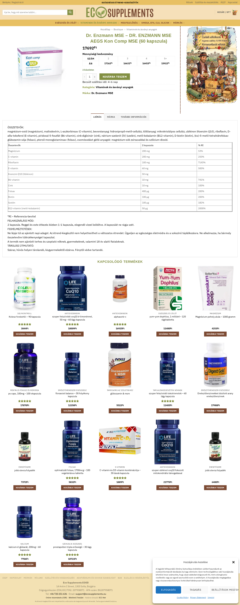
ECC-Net (102, 598)
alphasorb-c (120, 316)
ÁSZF (223, 2)
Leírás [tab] (97, 117)
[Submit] (70, 12)
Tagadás (195, 589)
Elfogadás (168, 589)
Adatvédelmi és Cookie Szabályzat (96, 577)
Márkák (178, 22)
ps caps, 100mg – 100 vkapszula (24, 393)
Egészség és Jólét (66, 22)
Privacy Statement (198, 597)
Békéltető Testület (76, 598)
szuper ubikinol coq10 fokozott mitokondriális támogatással (168, 472)
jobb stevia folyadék (24, 470)
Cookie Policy (183, 597)
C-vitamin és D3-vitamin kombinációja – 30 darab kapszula (120, 472)
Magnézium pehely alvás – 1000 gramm (215, 316)
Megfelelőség (129, 22)
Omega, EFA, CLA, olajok (155, 22)
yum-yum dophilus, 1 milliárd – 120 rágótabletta (168, 318)
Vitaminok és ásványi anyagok (98, 22)
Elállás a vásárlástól (136, 577)
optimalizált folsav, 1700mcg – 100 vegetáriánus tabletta (72, 472)
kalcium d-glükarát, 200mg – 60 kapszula (25, 549)
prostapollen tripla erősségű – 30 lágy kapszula (72, 549)
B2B (120, 577)
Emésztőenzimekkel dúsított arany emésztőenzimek (215, 395)
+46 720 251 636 (58, 593)
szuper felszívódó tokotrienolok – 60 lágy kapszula (167, 395)
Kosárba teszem (115, 76)
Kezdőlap (105, 29)
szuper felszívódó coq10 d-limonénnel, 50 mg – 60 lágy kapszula (72, 318)
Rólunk (189, 2)
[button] (233, 562)
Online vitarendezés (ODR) (56, 598)
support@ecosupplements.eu (91, 593)
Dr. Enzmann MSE (102, 93)
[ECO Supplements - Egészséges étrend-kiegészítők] (120, 12)
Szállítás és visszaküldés (206, 2)
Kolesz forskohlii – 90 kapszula (24, 316)
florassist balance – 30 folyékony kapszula (72, 395)
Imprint (211, 597)
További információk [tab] (134, 117)
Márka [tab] (111, 117)
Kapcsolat (233, 2)
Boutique (118, 29)
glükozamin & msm (120, 393)
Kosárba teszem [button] (25, 334)
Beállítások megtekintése (223, 589)
